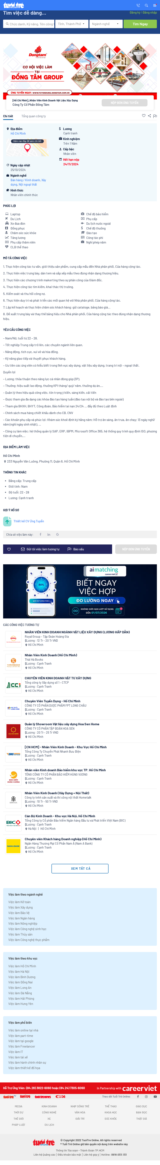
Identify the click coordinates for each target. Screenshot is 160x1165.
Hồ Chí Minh (18, 133)
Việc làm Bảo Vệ (19, 913)
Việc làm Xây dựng (20, 907)
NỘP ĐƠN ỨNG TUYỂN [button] (124, 103)
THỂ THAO (111, 1106)
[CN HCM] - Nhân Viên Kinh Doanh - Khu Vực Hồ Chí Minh (66, 747)
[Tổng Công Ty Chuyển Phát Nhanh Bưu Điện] (13, 754)
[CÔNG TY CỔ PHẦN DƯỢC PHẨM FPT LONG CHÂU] (13, 708)
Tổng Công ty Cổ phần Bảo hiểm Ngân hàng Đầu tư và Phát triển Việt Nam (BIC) (75, 820)
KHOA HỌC (111, 1112)
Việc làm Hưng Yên (20, 1004)
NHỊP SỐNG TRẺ (80, 1106)
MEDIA (18, 1106)
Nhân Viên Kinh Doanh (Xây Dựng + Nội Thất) (57, 793)
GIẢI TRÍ (79, 1118)
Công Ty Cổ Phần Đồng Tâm (30, 104)
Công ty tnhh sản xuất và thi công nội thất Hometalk (58, 797)
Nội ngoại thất (28, 184)
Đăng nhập (149, 12)
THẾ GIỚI (19, 1118)
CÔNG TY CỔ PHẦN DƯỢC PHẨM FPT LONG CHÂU (55, 705)
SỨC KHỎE (111, 1118)
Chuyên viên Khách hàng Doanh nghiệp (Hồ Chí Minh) (63, 839)
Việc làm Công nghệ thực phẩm (28, 940)
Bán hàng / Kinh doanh (25, 180)
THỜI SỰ (18, 1112)
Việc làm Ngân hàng (21, 918)
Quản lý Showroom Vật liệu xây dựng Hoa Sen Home (62, 724)
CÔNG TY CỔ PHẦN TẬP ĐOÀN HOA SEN (49, 728)
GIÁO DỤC (141, 1106)
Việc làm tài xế (18, 1057)
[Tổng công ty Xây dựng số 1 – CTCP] (13, 685)
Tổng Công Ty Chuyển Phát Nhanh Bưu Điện (53, 751)
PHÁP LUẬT (18, 1124)
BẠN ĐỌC (141, 1112)
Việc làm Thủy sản (20, 934)
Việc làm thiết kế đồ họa (24, 1068)
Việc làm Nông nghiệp (22, 923)
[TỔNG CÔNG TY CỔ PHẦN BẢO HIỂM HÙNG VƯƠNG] (13, 777)
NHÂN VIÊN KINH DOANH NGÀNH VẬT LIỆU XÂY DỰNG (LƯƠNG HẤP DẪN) (77, 632)
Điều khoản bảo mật (69, 1154)
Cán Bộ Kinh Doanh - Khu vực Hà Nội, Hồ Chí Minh (60, 816)
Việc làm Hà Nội (18, 971)
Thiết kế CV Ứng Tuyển (29, 521)
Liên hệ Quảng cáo (44, 1154)
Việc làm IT (15, 1052)
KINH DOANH (49, 1106)
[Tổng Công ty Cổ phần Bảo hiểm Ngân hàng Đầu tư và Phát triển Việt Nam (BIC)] (13, 823)
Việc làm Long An (19, 987)
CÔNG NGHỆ (49, 1112)
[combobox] (28, 24)
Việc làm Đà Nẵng (20, 993)
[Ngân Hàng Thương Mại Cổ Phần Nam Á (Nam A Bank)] (13, 846)
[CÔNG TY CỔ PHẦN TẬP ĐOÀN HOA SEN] (13, 731)
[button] (146, 5)
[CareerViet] (139, 1088)
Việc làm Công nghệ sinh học (27, 929)
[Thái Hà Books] (13, 662)
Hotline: (114, 1154)
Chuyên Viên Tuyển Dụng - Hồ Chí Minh (52, 701)
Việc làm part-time (20, 1036)
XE (49, 1118)
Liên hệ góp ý (91, 1154)
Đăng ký (135, 12)
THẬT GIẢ (141, 1118)
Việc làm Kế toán (19, 902)
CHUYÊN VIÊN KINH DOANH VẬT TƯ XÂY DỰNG (58, 678)
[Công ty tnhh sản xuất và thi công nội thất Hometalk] (13, 800)
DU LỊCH (49, 1124)
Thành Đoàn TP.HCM (92, 1150)
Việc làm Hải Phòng (21, 998)
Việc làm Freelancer (21, 1046)
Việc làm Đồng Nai (20, 982)
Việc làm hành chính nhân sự (27, 1062)
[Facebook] (138, 1096)
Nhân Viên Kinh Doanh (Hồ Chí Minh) (51, 655)
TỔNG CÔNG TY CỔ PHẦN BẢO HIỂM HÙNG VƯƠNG (56, 774)
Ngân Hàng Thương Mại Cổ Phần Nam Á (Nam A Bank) (58, 843)
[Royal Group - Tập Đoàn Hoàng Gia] (13, 639)
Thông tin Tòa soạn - (68, 1150)
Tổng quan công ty (33, 116)
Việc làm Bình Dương (21, 977)
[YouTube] (155, 1096)
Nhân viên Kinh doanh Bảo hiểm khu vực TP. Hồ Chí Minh (65, 770)
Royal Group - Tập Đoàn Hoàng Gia (47, 636)
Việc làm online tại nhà (23, 1030)
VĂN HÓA (80, 1112)
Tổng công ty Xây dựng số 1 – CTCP (47, 682)
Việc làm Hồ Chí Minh (22, 966)
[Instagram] (146, 1096)
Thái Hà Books (34, 659)
